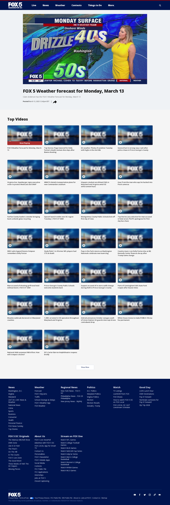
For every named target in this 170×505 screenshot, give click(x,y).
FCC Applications (41, 472)
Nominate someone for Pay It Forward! (149, 401)
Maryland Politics (94, 394)
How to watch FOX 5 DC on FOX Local (123, 401)
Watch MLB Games (68, 448)
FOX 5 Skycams (41, 394)
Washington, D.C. (15, 391)
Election (90, 400)
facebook (140, 495)
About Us (40, 436)
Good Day (144, 387)
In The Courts (13, 455)
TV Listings (117, 391)
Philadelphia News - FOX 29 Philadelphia (72, 397)
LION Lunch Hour (146, 391)
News (11, 387)
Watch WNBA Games (69, 467)
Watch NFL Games (68, 440)
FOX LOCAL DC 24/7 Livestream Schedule (121, 406)
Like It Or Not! (14, 446)
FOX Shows (117, 397)
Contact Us (39, 451)
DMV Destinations (146, 394)
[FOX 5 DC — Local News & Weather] (16, 5)
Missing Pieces (14, 469)
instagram (150, 495)
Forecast (38, 391)
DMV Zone (12, 443)
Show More (85, 367)
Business (12, 414)
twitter (145, 495)
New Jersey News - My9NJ (71, 401)
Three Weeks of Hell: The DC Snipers (18, 465)
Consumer (12, 417)
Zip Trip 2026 (144, 405)
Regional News (69, 387)
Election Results (93, 403)
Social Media (40, 463)
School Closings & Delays (45, 400)
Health (11, 420)
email (160, 495)
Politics (91, 387)
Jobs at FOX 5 (40, 478)
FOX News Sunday (15, 426)
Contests (38, 466)
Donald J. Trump (93, 406)
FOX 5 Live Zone (15, 458)
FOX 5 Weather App (42, 403)
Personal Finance (15, 423)
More (111, 5)
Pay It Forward (145, 397)
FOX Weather (40, 406)
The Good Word (14, 461)
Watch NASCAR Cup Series (71, 451)
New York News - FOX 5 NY (70, 392)
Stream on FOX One (72, 436)
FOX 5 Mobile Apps (42, 460)
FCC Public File (40, 469)
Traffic (37, 397)
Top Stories (13, 429)
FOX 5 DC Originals (18, 436)
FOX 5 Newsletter (42, 457)
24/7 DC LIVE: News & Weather (17, 401)
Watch (116, 387)
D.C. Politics (91, 391)
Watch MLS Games (68, 470)
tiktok (155, 495)
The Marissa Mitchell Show (19, 440)
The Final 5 (12, 449)
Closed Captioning (42, 481)
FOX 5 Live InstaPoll (43, 440)
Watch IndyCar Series (69, 454)
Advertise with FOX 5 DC (44, 443)
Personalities (40, 454)
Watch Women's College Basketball (70, 463)
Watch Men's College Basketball (69, 458)
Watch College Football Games (70, 444)
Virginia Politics (93, 397)
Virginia (11, 394)
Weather (39, 387)
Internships (39, 475)
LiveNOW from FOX (121, 394)
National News (14, 405)
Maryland (12, 397)
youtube (135, 495)
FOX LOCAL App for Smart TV (45, 447)
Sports (11, 411)
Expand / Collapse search (160, 5)
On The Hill (12, 452)
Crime (10, 408)
